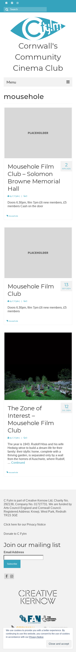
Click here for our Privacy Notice (25, 524)
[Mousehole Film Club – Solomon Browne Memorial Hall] (38, 132)
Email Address (14, 552)
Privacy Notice (36, 637)
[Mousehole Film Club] (38, 252)
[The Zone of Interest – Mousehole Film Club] (38, 365)
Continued (18, 462)
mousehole (13, 216)
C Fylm (15, 196)
